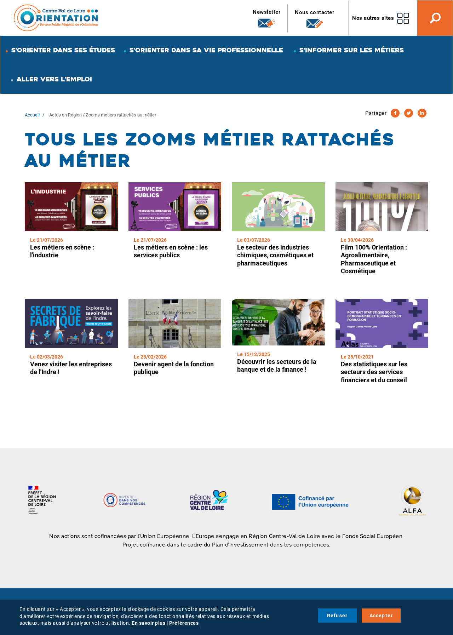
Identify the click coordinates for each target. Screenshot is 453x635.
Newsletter (266, 12)
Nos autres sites (373, 18)
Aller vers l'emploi (54, 79)
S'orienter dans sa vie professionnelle (206, 50)
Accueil (32, 115)
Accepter (381, 615)
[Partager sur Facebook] (395, 113)
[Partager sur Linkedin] (422, 113)
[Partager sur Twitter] (408, 113)
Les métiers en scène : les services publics (171, 251)
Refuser (337, 615)
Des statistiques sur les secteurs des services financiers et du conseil (374, 372)
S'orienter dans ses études (63, 50)
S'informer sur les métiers (351, 50)
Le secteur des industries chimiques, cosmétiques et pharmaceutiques (275, 255)
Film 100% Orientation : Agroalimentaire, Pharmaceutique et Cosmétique (374, 259)
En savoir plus (148, 623)
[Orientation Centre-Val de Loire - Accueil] (56, 17)
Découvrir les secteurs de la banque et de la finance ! (276, 365)
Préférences (184, 623)
